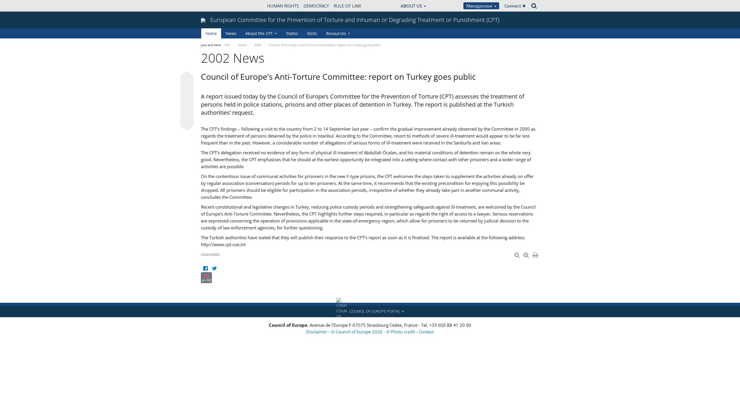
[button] (370, 311)
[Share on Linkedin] (187, 112)
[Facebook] (205, 268)
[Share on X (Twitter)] (187, 90)
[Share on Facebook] (187, 101)
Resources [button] (336, 33)
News (231, 33)
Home (211, 33)
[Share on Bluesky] (187, 79)
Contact (426, 332)
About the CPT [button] (259, 33)
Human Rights (283, 6)
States (292, 33)
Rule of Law (347, 6)
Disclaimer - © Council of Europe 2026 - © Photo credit (361, 332)
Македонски (479, 6)
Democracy (316, 6)
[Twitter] (214, 268)
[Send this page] (187, 123)
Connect (512, 6)
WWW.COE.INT (215, 5)
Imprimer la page (536, 254)
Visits (312, 33)
